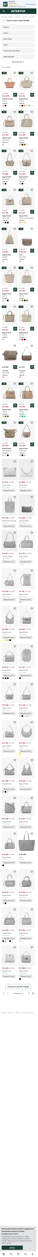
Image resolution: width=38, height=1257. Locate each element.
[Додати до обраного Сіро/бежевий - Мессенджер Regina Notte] (15, 423)
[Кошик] (18, 1254)
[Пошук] (4, 11)
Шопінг (11, 17)
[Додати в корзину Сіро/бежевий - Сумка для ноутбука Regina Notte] (32, 212)
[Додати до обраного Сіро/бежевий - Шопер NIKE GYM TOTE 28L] (15, 497)
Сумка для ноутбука (11, 50)
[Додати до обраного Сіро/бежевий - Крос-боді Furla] (32, 229)
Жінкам (25, 17)
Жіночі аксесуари (28, 1012)
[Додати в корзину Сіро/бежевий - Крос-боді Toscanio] (15, 367)
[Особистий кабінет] (33, 1254)
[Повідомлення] (33, 11)
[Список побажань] (25, 1254)
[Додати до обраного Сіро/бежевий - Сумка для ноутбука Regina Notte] (32, 190)
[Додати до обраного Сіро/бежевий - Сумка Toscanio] (32, 346)
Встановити (31, 4)
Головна (4, 17)
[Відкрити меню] (11, 1254)
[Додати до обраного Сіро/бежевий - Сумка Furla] (32, 834)
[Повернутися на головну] (18, 11)
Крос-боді (7, 39)
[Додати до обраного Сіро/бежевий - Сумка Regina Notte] (32, 73)
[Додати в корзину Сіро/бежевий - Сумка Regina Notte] (32, 95)
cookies (27, 1229)
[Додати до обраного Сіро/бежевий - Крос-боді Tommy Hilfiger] (32, 497)
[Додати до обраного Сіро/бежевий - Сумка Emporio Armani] (15, 73)
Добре (12, 1248)
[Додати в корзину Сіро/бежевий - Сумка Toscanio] (32, 367)
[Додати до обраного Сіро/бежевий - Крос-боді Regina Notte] (15, 112)
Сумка (6, 27)
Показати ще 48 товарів (18, 987)
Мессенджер (8, 56)
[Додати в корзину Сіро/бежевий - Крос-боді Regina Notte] (15, 134)
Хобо (5, 45)
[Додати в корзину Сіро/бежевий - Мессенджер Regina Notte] (15, 444)
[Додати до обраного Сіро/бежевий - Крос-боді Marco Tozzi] (15, 461)
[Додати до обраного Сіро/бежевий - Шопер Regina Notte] (15, 229)
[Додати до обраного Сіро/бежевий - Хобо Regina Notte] (32, 722)
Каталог (18, 17)
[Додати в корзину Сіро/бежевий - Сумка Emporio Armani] (15, 95)
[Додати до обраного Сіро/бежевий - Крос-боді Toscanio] (15, 346)
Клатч (5, 33)
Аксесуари (33, 17)
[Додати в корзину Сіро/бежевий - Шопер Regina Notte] (15, 251)
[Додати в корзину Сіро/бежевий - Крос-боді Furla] (32, 251)
